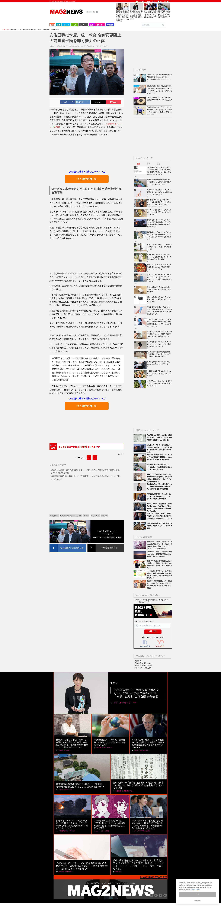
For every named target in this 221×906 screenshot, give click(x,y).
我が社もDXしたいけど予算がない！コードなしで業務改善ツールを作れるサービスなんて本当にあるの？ (159, 202)
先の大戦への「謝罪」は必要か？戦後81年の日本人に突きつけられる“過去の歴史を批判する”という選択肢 (159, 437)
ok (197, 894)
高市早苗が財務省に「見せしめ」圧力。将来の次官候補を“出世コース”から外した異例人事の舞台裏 (159, 496)
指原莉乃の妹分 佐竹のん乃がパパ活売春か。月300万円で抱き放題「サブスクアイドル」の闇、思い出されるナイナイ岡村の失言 (122, 16)
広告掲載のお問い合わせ (143, 663)
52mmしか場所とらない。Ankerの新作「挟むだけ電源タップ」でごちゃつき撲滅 (159, 299)
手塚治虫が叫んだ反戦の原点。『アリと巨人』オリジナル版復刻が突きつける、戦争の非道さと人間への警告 (109, 824)
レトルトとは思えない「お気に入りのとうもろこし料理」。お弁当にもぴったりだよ (159, 212)
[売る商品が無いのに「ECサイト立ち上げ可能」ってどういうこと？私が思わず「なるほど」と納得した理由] (140, 114)
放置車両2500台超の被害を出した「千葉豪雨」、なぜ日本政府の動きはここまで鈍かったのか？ (164, 14)
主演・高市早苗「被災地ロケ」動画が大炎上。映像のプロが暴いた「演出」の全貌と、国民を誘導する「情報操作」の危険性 (147, 824)
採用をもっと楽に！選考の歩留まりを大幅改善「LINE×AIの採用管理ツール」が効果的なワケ (159, 77)
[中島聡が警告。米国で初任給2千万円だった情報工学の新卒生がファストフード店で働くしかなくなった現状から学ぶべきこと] (140, 93)
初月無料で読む (85, 179)
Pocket (114, 102)
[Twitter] (90, 12)
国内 (53, 46)
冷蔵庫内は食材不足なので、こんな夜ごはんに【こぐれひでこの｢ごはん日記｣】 (159, 373)
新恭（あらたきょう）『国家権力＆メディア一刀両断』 (90, 46)
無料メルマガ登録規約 (141, 621)
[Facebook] (87, 12)
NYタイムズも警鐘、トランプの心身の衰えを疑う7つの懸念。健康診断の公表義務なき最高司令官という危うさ (159, 516)
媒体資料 (138, 661)
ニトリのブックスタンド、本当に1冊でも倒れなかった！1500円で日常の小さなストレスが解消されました (159, 334)
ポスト (99, 102)
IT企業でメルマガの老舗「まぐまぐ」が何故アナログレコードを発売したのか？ (159, 100)
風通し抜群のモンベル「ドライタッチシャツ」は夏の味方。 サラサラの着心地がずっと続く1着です (159, 257)
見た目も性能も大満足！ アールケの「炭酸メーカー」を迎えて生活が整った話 (159, 247)
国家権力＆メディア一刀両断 (71, 516)
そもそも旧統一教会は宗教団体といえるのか (79, 447)
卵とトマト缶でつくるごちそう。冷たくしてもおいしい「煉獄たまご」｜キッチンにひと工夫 (159, 267)
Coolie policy (195, 889)
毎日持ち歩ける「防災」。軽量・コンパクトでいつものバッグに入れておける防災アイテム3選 (159, 344)
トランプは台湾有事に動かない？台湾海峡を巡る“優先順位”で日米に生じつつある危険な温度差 (150, 14)
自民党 (105, 516)
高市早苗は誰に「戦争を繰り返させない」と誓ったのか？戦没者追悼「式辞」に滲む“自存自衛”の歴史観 (136, 15)
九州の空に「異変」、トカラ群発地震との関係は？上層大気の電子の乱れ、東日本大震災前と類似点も (159, 554)
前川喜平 (55, 516)
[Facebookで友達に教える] (67, 544)
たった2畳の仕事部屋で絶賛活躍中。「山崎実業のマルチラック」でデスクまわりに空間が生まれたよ (159, 354)
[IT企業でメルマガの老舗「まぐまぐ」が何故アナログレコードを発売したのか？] (140, 104)
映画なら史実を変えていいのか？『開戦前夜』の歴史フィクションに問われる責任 (159, 525)
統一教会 (96, 516)
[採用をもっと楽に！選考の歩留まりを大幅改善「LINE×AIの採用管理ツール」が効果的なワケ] (140, 81)
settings (197, 900)
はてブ (80, 102)
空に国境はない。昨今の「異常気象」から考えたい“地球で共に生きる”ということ (110, 742)
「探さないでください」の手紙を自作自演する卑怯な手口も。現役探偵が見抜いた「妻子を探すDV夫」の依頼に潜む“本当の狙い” (82, 866)
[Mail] (97, 12)
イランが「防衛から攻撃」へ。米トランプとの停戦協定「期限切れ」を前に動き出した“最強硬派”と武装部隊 (159, 457)
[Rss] (93, 12)
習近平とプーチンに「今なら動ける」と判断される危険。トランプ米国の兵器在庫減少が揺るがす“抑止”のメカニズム (72, 824)
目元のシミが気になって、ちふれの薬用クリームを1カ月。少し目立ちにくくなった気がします (159, 192)
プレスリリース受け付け (143, 668)
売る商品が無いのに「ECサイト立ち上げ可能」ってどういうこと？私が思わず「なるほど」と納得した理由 (159, 109)
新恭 (87, 516)
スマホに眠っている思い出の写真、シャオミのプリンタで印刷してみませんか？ (159, 289)
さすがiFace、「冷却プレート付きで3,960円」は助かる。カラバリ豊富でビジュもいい (159, 383)
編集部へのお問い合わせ (143, 665)
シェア (64, 102)
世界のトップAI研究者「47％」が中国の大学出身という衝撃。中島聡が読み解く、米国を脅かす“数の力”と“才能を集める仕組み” (72, 744)
